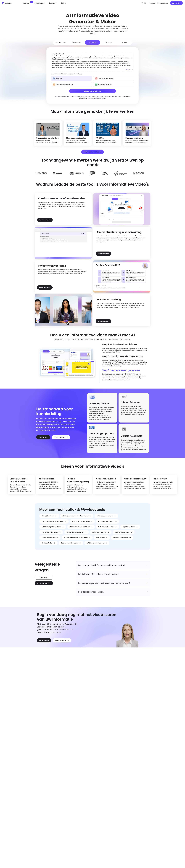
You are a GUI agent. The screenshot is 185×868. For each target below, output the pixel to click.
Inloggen (152, 3)
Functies (26, 3)
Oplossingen (39, 3)
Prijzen (63, 3)
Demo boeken (162, 3)
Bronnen (52, 3)
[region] (92, 484)
